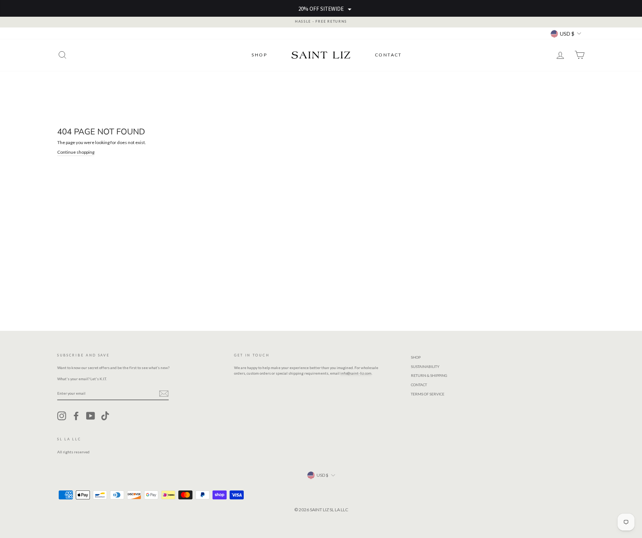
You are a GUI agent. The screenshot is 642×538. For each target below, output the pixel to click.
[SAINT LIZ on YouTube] (90, 415)
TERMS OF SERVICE (427, 394)
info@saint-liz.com (356, 373)
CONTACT (388, 55)
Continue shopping (75, 152)
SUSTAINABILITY (425, 366)
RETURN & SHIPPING (429, 375)
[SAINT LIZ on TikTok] (105, 415)
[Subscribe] (164, 393)
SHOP (259, 55)
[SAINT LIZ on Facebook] (76, 415)
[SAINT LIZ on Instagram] (61, 415)
